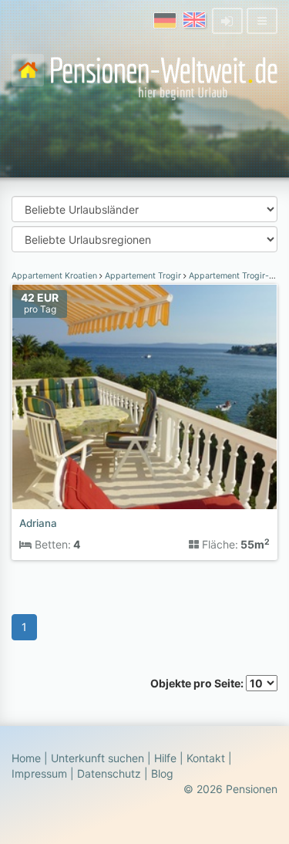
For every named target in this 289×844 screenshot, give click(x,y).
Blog (162, 773)
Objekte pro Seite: (198, 683)
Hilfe (165, 758)
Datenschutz (109, 773)
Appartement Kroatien (55, 276)
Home (26, 758)
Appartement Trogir (142, 276)
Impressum (39, 773)
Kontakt (206, 758)
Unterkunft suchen (97, 758)
